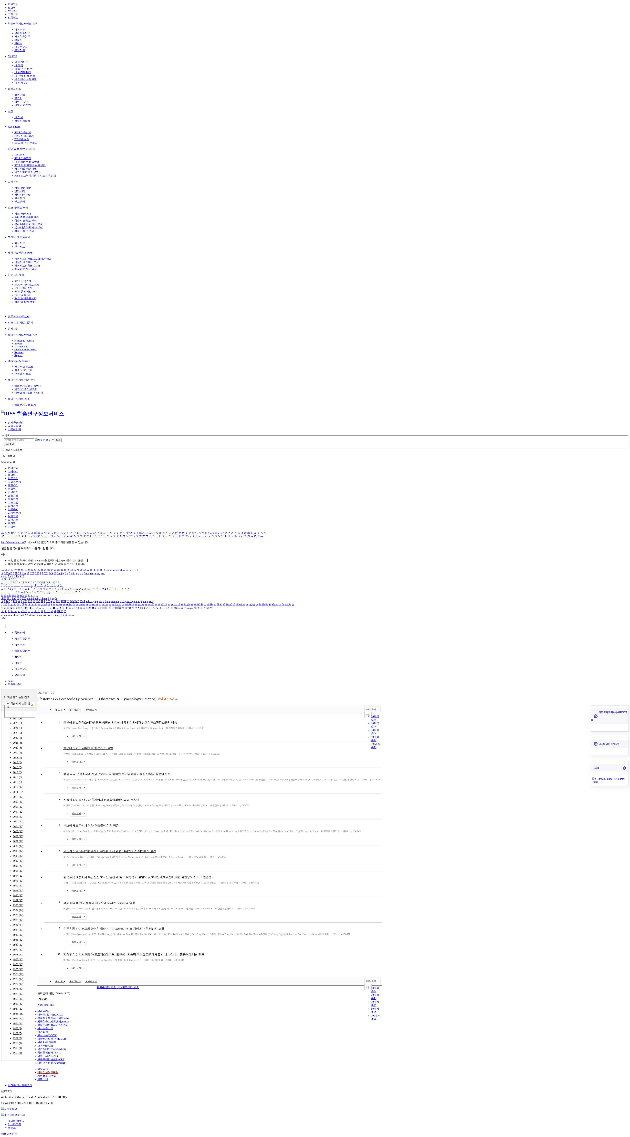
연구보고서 (21, 46)
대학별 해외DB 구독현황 (28, 392)
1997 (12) (18, 861)
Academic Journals (24, 340)
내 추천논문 (21, 62)
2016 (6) (17, 767)
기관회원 (42, 1031)
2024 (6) (17, 728)
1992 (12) (18, 885)
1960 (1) (17, 1043)
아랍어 (12, 526)
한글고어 (13, 478)
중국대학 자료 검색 (25, 269)
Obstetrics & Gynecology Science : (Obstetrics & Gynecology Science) (107, 699)
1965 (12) (18, 1018)
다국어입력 (14, 429)
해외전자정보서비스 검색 (22, 334)
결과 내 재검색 (13, 449)
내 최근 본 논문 (23, 68)
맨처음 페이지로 (106, 987)
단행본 (18, 43)
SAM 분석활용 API (25, 298)
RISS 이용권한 (22, 158)
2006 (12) (18, 816)
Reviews (18, 352)
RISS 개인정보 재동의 (20, 322)
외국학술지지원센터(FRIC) (53, 1021)
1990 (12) (18, 895)
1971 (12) (18, 989)
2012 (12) (18, 787)
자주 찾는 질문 (23, 187)
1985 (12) (18, 920)
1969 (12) (18, 998)
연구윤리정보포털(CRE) (51, 1059)
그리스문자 (14, 481)
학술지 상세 (15, 684)
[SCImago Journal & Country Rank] (609, 781)
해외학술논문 (22, 36)
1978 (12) (18, 954)
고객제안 (19, 198)
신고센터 (19, 201)
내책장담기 (75, 709)
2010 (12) (18, 796)
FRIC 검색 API (22, 295)
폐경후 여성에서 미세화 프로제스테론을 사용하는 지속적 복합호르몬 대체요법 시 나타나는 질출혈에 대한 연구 (133, 954)
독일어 (12, 488)
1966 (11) (18, 1013)
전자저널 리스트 (23, 366)
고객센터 (13, 14)
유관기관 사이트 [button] (46, 1042)
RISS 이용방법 (22, 132)
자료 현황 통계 (23, 213)
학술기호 (13, 499)
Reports (18, 355)
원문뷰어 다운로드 (19, 316)
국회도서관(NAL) (47, 1056)
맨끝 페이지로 (130, 987)
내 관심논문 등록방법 (26, 161)
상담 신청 (20, 191)
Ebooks (18, 343)
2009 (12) (18, 801)
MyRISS (12, 11)
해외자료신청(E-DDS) (20, 252)
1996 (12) (18, 865)
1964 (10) (18, 1023)
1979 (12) (18, 949)
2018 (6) (17, 757)
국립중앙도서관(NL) (49, 1052)
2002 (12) (18, 836)
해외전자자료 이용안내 (21, 379)
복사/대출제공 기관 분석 (28, 224)
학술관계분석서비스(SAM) (52, 1025)
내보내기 (59, 709)
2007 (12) (18, 811)
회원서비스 (14, 88)
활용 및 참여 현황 (24, 301)
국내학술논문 (22, 33)
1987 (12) (18, 910)
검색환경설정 (22, 120)
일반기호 (13, 519)
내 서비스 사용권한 (25, 79)
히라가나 (13, 468)
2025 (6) (17, 723)
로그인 (12, 7)
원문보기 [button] (77, 736)
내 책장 (18, 65)
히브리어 (13, 492)
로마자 (12, 523)
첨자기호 (13, 506)
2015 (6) (17, 772)
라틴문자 (13, 509)
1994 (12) (18, 875)
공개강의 (19, 50)
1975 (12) (18, 969)
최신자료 (19, 243)
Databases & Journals (19, 361)
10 (59, 953)
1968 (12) (18, 1003)
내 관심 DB (20, 82)
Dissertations (21, 346)
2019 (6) (17, 752)
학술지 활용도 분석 (25, 220)
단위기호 (13, 516)
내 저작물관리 (22, 72)
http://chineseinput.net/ (13, 542)
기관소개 (42, 1079)
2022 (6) (17, 737)
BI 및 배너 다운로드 (25, 142)
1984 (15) (18, 925)
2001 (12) (18, 841)
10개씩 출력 (370, 709)
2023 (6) (17, 732)
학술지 (18, 40)
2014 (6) (17, 777)
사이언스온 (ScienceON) (51, 1062)
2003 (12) (18, 831)
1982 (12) (18, 934)
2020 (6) (17, 747)
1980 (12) (18, 944)
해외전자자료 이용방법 (27, 172)
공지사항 (13, 328)
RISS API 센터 (16, 275)
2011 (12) (18, 792)
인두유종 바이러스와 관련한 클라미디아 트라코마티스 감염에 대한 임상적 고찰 (113, 928)
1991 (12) (18, 890)
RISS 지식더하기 (24, 135)
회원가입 (13, 4)
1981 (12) (18, 939)
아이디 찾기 (21, 101)
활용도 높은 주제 (24, 231)
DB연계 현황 (21, 139)
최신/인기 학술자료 (19, 237)
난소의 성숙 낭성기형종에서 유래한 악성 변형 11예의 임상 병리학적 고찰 (109, 851)
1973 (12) (18, 979)
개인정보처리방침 (47, 1072)
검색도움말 (14, 426)
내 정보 (18, 117)
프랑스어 (13, 485)
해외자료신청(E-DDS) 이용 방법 (33, 258)
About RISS (14, 126)
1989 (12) (18, 900)
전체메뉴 (13, 17)
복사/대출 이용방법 (25, 168)
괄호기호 (13, 495)
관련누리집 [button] (44, 1011)
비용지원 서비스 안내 (26, 262)
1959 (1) (17, 1048)
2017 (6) (17, 762)
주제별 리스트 (22, 373)
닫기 (4, 618)
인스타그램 (14, 1124)
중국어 (12, 475)
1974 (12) (18, 974)
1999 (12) (18, 851)
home (11, 681)
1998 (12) (18, 856)
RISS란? (19, 155)
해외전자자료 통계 (19, 398)
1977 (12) (18, 959)
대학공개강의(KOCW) (50, 1014)
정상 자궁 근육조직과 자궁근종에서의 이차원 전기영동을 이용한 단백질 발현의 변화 (116, 774)
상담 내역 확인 (23, 194)
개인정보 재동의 (46, 1075)
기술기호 (13, 502)
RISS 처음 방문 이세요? (21, 148)
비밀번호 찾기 (22, 105)
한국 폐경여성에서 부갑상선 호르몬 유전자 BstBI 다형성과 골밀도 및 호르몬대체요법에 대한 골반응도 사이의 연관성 (137, 877)
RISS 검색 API (22, 281)
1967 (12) (18, 1008)
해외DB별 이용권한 (25, 389)
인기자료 (19, 246)
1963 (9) (17, 1028)
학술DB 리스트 (23, 370)
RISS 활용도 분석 (18, 207)
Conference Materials (25, 349)
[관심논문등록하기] (53, 692)
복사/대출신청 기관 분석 (28, 227)
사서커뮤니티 (45, 1028)
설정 (10, 111)
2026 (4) (17, 718)
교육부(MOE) (45, 1045)
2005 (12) (18, 821)
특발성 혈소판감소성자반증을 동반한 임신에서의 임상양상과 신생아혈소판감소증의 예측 (120, 722)
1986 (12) (18, 915)
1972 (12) (18, 984)
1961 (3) (17, 1038)
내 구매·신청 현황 (24, 75)
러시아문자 (14, 512)
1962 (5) (17, 1033)
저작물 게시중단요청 (20, 1085)
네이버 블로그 (16, 1120)
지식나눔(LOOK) (47, 1035)
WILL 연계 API (23, 288)
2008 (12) (18, 806)
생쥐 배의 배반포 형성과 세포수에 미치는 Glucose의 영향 (99, 903)
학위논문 (19, 29)
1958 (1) (17, 1053)
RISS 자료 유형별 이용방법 (30, 165)
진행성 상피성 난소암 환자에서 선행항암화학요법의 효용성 (101, 799)
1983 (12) (18, 929)
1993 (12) (18, 880)
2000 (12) (18, 846)
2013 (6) (17, 782)
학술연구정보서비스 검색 (22, 23)
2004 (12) (18, 826)
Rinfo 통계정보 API (25, 291)
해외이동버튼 (9, 1133)
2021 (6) (17, 742)
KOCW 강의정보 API (26, 284)
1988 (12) (18, 905)
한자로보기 (91, 709)
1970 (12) (18, 994)
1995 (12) (18, 870)
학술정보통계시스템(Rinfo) (53, 1018)
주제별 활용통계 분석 (26, 217)
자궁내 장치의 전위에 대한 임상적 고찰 (88, 748)
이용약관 (42, 1069)
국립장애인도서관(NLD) (51, 1049)
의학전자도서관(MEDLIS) (52, 1038)
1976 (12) (18, 964)
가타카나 (13, 471)
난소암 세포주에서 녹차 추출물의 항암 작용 (91, 825)
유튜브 (12, 1127)
